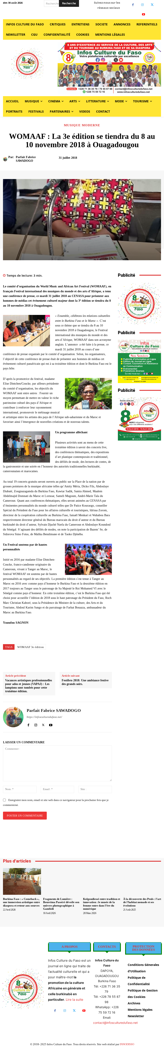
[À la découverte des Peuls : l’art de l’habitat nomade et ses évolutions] (142, 881)
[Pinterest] (67, 661)
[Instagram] (142, 5)
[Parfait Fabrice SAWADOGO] (5, 159)
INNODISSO (127, 1044)
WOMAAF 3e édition (30, 647)
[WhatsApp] (76, 661)
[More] (151, 160)
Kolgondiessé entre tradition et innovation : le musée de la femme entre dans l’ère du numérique (101, 904)
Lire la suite (74, 1000)
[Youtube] (143, 14)
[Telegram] (96, 661)
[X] (152, 5)
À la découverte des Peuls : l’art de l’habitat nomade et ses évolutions (142, 902)
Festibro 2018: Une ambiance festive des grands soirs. (85, 682)
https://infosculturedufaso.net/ (44, 717)
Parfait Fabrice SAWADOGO (26, 159)
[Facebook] (133, 5)
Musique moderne (82, 125)
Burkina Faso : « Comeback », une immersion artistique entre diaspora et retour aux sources (21, 902)
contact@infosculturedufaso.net (115, 1022)
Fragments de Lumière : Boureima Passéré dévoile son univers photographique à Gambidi (61, 904)
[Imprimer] (86, 661)
